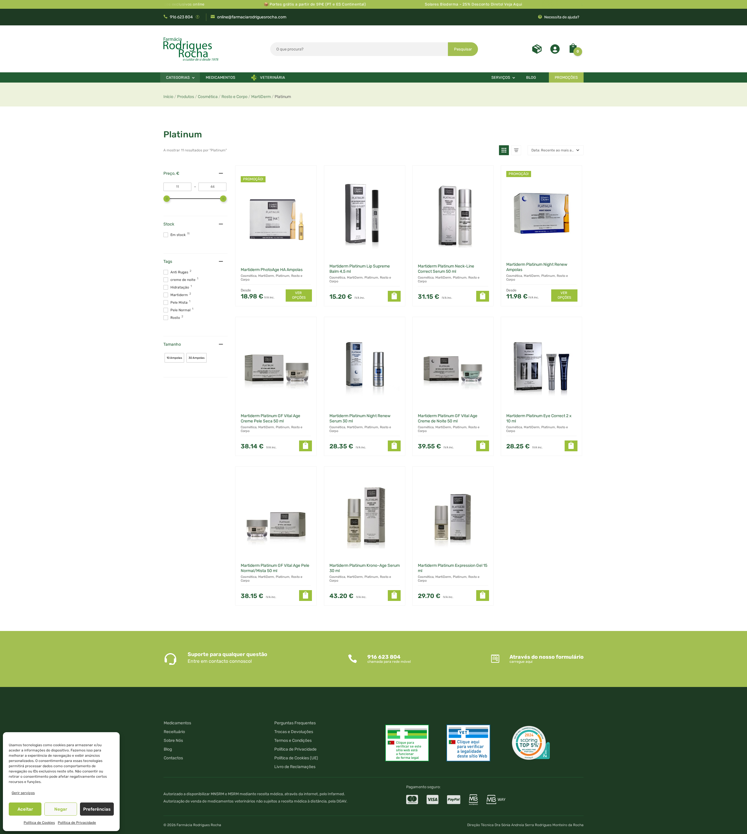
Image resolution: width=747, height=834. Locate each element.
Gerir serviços (23, 793)
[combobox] (359, 49)
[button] (504, 150)
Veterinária (272, 77)
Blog (531, 77)
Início (168, 96)
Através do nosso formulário (546, 657)
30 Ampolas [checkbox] (197, 358)
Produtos (185, 96)
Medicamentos (220, 77)
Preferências (97, 809)
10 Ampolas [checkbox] (174, 358)
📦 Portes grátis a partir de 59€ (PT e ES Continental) (291, 4)
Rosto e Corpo (234, 96)
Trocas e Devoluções (293, 732)
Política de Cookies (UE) (296, 758)
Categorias (178, 77)
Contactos (173, 758)
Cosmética (208, 96)
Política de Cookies (39, 823)
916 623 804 (181, 17)
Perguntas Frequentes (295, 723)
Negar (60, 809)
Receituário (174, 732)
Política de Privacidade (77, 823)
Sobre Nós (173, 741)
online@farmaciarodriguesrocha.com (251, 17)
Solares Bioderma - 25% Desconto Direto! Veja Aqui (449, 4)
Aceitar (25, 809)
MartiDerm (261, 96)
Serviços (500, 77)
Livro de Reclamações (294, 767)
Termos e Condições (293, 741)
